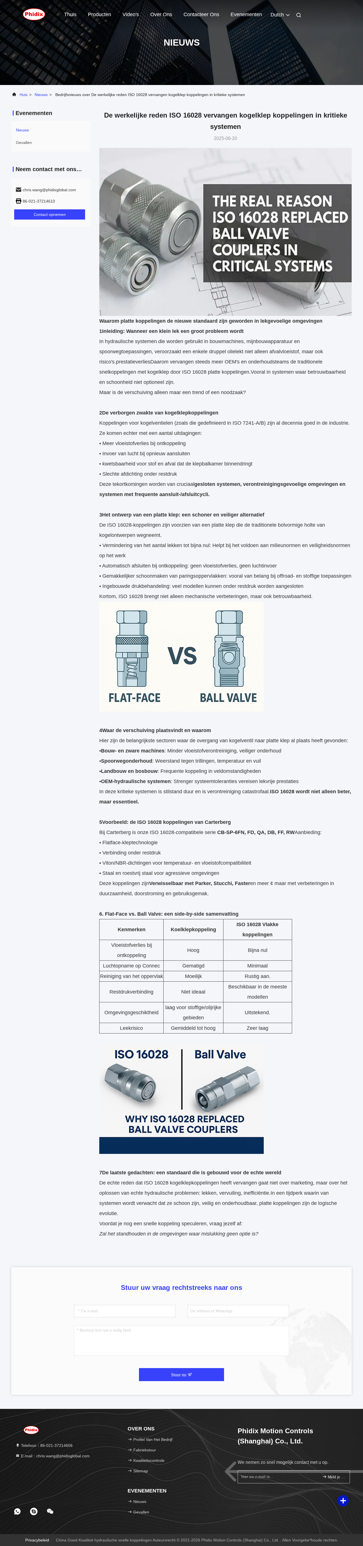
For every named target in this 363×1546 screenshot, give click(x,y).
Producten (99, 14)
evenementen (246, 14)
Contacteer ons (201, 14)
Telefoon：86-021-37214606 (46, 1445)
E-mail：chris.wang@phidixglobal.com (55, 1456)
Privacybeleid (37, 1540)
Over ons (161, 14)
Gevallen (24, 142)
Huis (24, 94)
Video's (131, 14)
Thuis (70, 14)
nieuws (41, 94)
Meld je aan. (336, 1477)
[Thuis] (34, 14)
